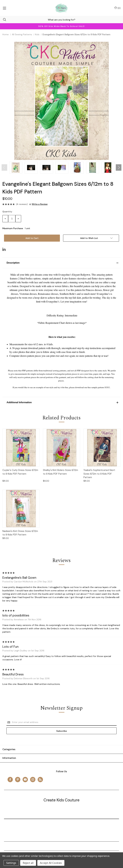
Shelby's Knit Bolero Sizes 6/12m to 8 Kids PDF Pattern (60, 472)
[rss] (40, 779)
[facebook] (10, 779)
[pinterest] (17, 779)
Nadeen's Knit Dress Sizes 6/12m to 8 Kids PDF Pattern (20, 533)
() (119, 8)
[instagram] (32, 779)
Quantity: (7, 211)
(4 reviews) (22, 204)
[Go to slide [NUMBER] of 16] (4, 167)
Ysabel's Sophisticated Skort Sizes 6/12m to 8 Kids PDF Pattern (99, 474)
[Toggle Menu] (4, 8)
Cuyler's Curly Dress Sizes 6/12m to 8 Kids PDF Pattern (20, 472)
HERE (107, 387)
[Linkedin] (4, 249)
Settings (11, 863)
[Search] (3, 19)
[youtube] (25, 779)
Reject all (28, 863)
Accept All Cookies (51, 863)
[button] (61, 262)
